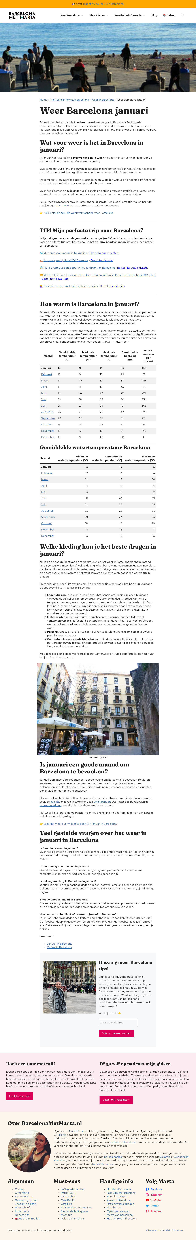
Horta (62, 1134)
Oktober (46, 424)
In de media (22, 1211)
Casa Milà (66, 1203)
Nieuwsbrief (22, 1207)
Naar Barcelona (70, 15)
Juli (43, 405)
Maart (44, 380)
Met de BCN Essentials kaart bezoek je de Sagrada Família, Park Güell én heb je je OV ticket (99, 275)
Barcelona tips (113, 1156)
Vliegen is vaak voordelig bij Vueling (65, 253)
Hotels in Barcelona (119, 1189)
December (47, 437)
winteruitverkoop (50, 805)
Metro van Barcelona (120, 1215)
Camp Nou (85, 1207)
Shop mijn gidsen (25, 1203)
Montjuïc (66, 1215)
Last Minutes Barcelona (121, 1192)
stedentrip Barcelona (122, 1142)
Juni (43, 399)
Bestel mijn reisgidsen (116, 1099)
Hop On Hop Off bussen (121, 1218)
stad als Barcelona (102, 1164)
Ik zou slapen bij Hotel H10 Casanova (65, 260)
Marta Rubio (76, 1131)
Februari (46, 374)
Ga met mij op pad (26, 1200)
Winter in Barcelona (59, 947)
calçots (54, 801)
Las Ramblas (68, 1196)
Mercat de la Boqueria (74, 1211)
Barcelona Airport (118, 1196)
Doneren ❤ (22, 1215)
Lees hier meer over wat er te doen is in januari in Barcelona (79, 823)
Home (43, 99)
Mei (43, 393)
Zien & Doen (97, 15)
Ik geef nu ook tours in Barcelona (102, 3)
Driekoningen (102, 801)
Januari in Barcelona (59, 943)
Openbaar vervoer (118, 1211)
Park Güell (67, 1192)
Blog (154, 15)
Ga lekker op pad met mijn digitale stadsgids (70, 286)
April (44, 386)
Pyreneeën (63, 205)
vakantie (165, 1156)
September (48, 418)
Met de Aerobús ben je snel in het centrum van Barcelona (79, 267)
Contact (20, 1189)
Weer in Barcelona (102, 99)
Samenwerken (24, 1196)
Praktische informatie (128, 15)
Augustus (47, 412)
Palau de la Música (72, 1218)
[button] (182, 15)
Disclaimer (177, 1230)
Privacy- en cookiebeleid (158, 1230)
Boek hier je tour (19, 1096)
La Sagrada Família (72, 1189)
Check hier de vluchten (104, 253)
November (47, 430)
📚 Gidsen (169, 15)
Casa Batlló (67, 1200)
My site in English (29, 1218)
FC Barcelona (69, 1207)
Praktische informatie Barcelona (69, 99)
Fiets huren (114, 1207)
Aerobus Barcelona (118, 1200)
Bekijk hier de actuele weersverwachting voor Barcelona (78, 212)
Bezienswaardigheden (120, 1203)
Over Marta (22, 1192)
